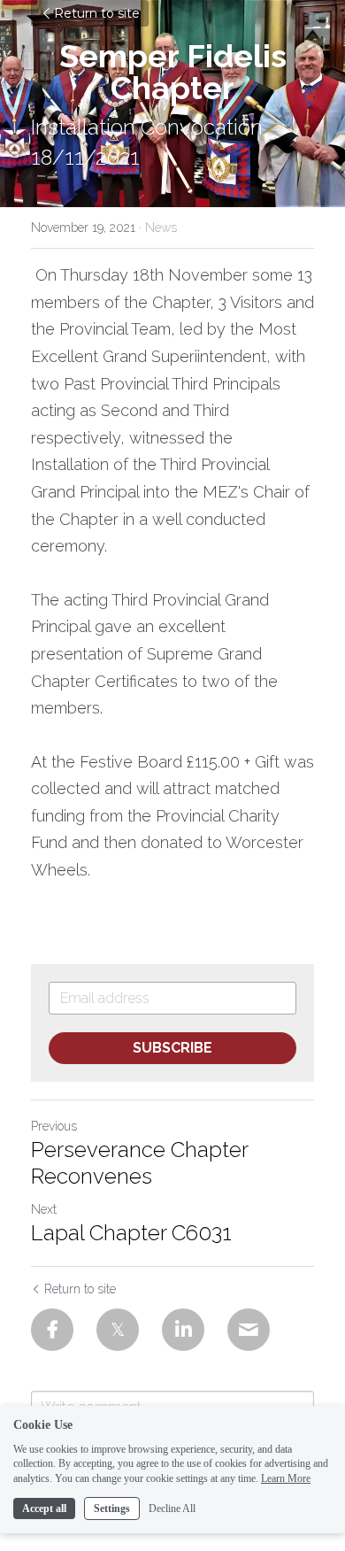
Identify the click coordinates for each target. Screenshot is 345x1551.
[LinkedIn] (183, 1329)
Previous (54, 1126)
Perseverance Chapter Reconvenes (139, 1163)
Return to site (97, 13)
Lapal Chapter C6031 (131, 1233)
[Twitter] (117, 1329)
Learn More (285, 1478)
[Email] (248, 1329)
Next (44, 1209)
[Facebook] (52, 1329)
